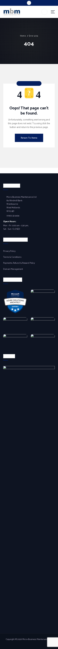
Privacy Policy (9, 251)
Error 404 (33, 36)
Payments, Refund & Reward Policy (19, 263)
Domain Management (13, 269)
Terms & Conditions (12, 257)
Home (23, 36)
